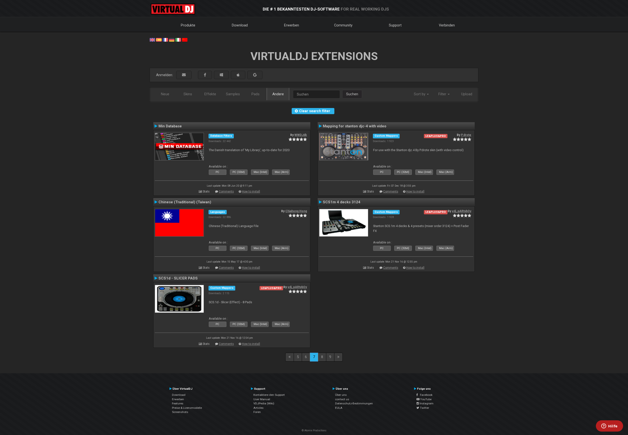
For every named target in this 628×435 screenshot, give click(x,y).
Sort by (420, 94)
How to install (251, 191)
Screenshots (180, 412)
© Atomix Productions (314, 430)
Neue (165, 94)
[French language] (165, 39)
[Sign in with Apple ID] (238, 75)
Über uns (341, 395)
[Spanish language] (158, 39)
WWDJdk (300, 135)
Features (177, 403)
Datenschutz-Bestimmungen (354, 403)
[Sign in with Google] (254, 75)
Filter (442, 94)
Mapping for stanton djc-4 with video (354, 126)
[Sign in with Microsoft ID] (221, 75)
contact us (342, 399)
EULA (338, 408)
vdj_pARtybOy (461, 211)
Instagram (426, 403)
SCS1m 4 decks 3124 (341, 202)
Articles (258, 408)
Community (343, 25)
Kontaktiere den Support (269, 395)
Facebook (425, 395)
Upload (466, 94)
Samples (233, 94)
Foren (257, 412)
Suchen (352, 94)
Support (395, 25)
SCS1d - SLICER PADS (178, 278)
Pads (255, 94)
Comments (226, 191)
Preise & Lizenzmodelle (187, 408)
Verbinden (447, 25)
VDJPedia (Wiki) (263, 403)
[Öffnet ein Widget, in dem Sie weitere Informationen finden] (609, 426)
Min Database (170, 126)
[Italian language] (178, 39)
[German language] (171, 39)
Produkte (188, 25)
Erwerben (291, 25)
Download (240, 25)
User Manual (261, 399)
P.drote (466, 135)
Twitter (424, 408)
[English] (152, 39)
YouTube (425, 399)
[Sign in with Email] (184, 75)
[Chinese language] (184, 39)
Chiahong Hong (296, 211)
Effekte (210, 94)
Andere (278, 94)
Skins (187, 94)
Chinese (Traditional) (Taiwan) (184, 202)
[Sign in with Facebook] (205, 75)
